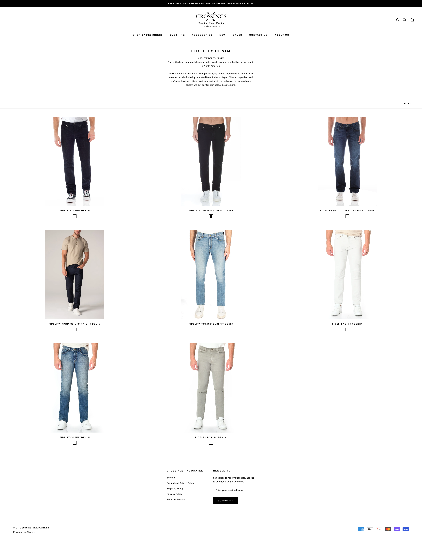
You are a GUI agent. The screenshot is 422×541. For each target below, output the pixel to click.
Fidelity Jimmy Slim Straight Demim (75, 324)
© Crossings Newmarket (31, 528)
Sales (237, 35)
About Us (282, 35)
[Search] (405, 19)
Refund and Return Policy (180, 483)
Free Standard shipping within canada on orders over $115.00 (211, 3)
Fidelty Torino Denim (211, 437)
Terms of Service (176, 499)
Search (171, 477)
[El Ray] (74, 442)
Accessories (202, 35)
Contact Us (258, 35)
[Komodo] (347, 216)
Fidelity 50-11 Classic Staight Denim (347, 210)
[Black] (211, 216)
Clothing (177, 35)
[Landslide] (211, 329)
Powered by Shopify (24, 532)
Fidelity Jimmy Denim (75, 210)
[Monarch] (74, 216)
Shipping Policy (175, 488)
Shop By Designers (148, 35)
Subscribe (226, 501)
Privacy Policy (174, 494)
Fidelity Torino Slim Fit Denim (211, 210)
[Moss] (211, 442)
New (222, 35)
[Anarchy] (347, 329)
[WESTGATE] (74, 329)
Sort (408, 103)
